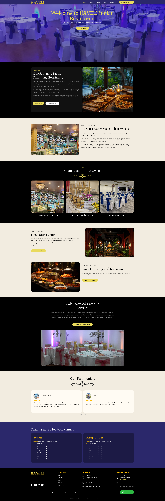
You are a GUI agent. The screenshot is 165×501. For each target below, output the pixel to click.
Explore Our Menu (52, 103)
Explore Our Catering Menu (82, 324)
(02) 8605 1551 (92, 443)
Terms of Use (44, 492)
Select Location (127, 2)
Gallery (105, 2)
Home (84, 2)
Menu (98, 2)
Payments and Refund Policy (58, 492)
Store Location (35, 492)
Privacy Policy (72, 492)
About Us (91, 2)
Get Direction (88, 479)
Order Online (82, 34)
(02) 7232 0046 (40, 443)
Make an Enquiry (38, 250)
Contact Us (113, 2)
